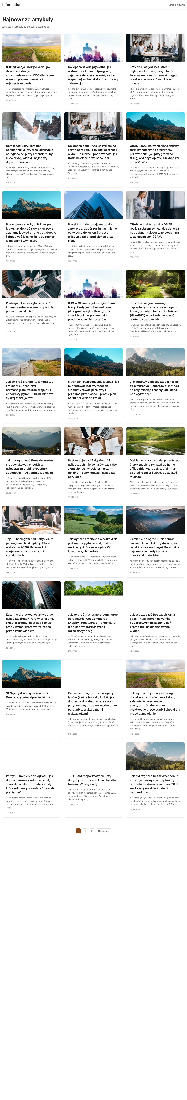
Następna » (103, 831)
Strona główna (176, 4)
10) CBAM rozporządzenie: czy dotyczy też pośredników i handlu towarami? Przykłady (92, 780)
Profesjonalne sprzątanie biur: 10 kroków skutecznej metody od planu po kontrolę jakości (31, 307)
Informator (11, 4)
